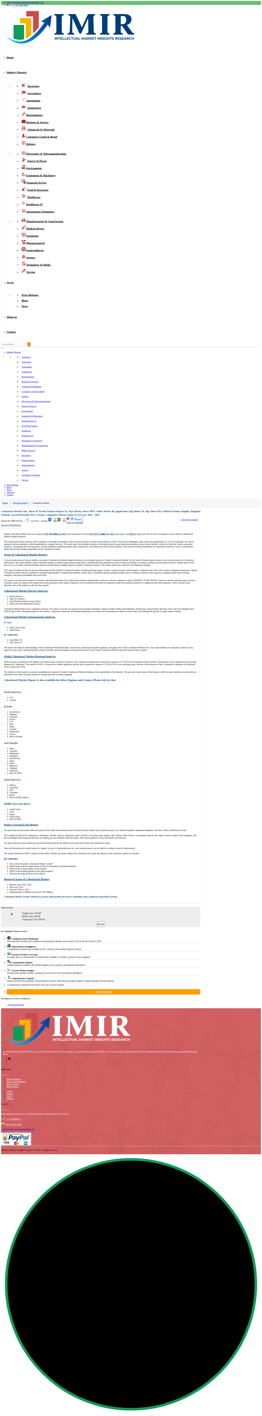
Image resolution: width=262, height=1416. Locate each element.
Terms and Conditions (16, 1082)
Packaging (26, 455)
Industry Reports (17, 72)
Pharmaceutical (28, 460)
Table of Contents (74, 523)
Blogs (9, 487)
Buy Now (100, 924)
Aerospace (26, 357)
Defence (30, 143)
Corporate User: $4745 (44, 919)
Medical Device (28, 450)
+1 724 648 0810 (13, 1119)
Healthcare (26, 431)
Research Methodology (11, 525)
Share (77, 519)
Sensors (25, 470)
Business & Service (30, 382)
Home (10, 57)
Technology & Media (38, 264)
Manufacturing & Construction (44, 221)
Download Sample (189, 520)
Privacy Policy (13, 1084)
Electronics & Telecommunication (36, 401)
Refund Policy (13, 1086)
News (25, 306)
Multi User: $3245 (42, 916)
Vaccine (30, 271)
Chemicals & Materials (31, 386)
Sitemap (10, 1098)
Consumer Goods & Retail (41, 136)
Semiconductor (28, 465)
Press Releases (30, 294)
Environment (27, 411)
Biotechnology (28, 377)
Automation (27, 367)
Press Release (12, 485)
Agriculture (26, 362)
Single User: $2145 (42, 913)
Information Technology (40, 211)
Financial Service (29, 421)
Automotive (27, 372)
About (9, 1091)
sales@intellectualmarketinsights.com (25, 2)
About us (12, 316)
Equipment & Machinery (32, 416)
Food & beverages (29, 426)
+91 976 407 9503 (13, 1124)
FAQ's (9, 1096)
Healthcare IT (27, 436)
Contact (11, 331)
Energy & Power (29, 406)
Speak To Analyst (103, 992)
